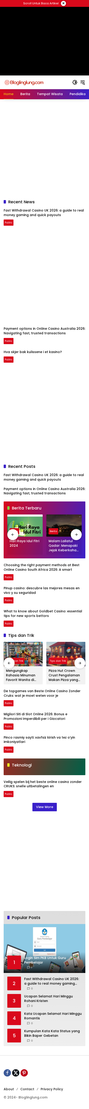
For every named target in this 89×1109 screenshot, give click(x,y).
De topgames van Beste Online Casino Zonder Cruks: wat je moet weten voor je (42, 693)
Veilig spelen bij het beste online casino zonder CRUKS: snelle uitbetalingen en (43, 784)
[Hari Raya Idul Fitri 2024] (25, 525)
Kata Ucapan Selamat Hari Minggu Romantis (53, 1016)
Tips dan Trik (15, 661)
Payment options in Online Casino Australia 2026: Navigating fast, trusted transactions (44, 330)
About (9, 1089)
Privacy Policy (52, 1089)
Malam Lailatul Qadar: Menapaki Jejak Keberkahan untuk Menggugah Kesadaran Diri (64, 545)
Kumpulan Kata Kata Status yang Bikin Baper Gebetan (52, 1033)
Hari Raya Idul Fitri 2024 (24, 543)
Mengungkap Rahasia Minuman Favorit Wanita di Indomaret (20, 675)
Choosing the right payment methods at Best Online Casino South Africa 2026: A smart (41, 567)
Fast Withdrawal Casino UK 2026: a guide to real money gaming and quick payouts (44, 212)
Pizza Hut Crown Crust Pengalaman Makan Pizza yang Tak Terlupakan (64, 675)
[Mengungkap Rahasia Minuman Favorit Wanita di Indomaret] (23, 654)
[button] (75, 82)
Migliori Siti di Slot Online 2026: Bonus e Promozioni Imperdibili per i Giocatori (35, 716)
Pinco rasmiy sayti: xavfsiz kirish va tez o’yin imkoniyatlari (39, 739)
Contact (27, 1089)
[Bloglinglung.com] (24, 82)
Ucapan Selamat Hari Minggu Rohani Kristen (48, 998)
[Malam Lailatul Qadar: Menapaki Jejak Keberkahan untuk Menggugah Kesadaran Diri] (64, 525)
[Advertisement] (44, 24)
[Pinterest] (24, 1073)
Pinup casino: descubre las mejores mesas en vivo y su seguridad (42, 590)
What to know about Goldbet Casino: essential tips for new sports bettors (43, 613)
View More (44, 807)
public (8, 222)
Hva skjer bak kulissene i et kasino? (33, 352)
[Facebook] (7, 1073)
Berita (53, 531)
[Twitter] (15, 1073)
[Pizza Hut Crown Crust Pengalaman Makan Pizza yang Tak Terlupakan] (65, 654)
